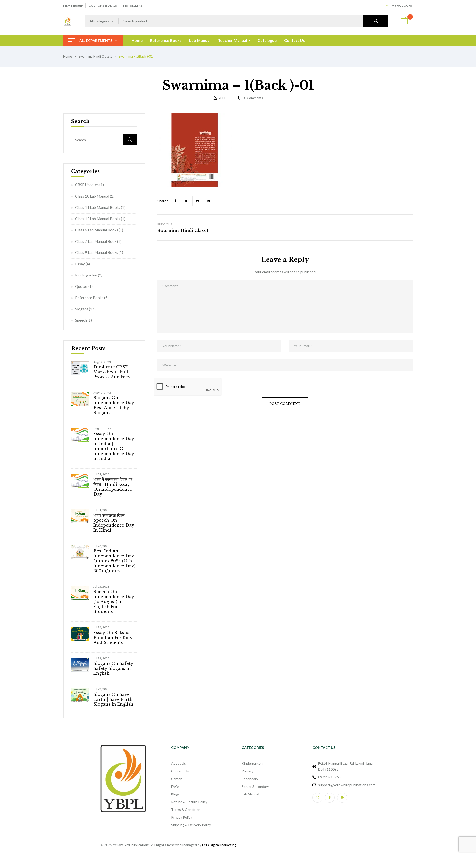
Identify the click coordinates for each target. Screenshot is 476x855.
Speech (81, 320)
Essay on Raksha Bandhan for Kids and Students (112, 637)
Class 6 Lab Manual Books (96, 230)
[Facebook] (175, 201)
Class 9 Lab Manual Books (96, 252)
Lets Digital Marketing (219, 845)
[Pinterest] (208, 201)
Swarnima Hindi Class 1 (95, 56)
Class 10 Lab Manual (92, 196)
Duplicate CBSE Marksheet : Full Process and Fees (111, 372)
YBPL (222, 98)
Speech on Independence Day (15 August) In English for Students (113, 601)
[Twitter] (186, 201)
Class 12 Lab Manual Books (97, 218)
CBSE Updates (87, 185)
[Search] (130, 139)
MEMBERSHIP (73, 5)
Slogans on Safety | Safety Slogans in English (114, 668)
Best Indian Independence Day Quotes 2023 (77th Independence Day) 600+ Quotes (114, 561)
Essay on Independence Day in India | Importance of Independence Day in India (113, 446)
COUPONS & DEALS (103, 5)
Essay (80, 264)
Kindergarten (86, 275)
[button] (404, 21)
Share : (162, 201)
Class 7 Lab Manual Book (95, 241)
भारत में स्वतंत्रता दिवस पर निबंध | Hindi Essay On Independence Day (112, 487)
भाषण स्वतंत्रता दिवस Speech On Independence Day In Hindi (113, 523)
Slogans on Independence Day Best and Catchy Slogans (113, 405)
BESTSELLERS (132, 5)
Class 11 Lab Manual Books (97, 207)
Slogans (81, 309)
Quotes (81, 286)
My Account (402, 5)
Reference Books (89, 297)
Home (67, 56)
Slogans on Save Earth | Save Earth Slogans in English (113, 699)
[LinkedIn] (197, 201)
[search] (375, 21)
